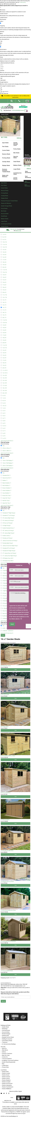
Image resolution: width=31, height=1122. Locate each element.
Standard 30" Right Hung (9, 550)
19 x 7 (4, 315)
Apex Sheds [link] (5, 143)
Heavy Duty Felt (7, 478)
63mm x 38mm (7, 450)
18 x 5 (4, 262)
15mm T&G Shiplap (8, 463)
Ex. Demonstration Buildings (9, 1044)
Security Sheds (5, 1032)
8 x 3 (4, 400)
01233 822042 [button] (15, 110)
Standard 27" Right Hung (9, 513)
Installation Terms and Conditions (10, 1060)
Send (12, 624)
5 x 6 (4, 428)
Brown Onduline (7, 488)
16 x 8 (4, 332)
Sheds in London (6, 1073)
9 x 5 (4, 239)
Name (11, 569)
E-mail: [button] (18, 985)
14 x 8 (4, 327)
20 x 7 (4, 317)
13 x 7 (4, 300)
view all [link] (19, 138)
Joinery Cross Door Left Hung (10, 540)
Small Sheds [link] (16, 161)
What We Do (26, 103)
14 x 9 (4, 352)
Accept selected (4, 93)
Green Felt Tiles (7, 498)
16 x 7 (4, 307)
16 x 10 (5, 383)
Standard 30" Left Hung (9, 548)
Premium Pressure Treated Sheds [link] (6, 170)
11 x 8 (5, 320)
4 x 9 (4, 423)
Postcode (12, 581)
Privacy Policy (5, 1067)
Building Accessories (7, 1038)
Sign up (3, 1001)
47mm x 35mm (7, 448)
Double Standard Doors (9, 528)
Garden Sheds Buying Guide (8, 1062)
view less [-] (10, 440)
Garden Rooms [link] (15, 178)
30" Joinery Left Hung (8, 530)
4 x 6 (4, 415)
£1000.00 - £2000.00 (8, 630)
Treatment (4, 1042)
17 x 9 (4, 360)
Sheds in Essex (5, 1075)
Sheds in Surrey (6, 1078)
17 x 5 (4, 259)
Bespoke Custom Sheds (8, 1037)
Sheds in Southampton (7, 1087)
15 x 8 (4, 330)
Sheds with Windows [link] (5, 176)
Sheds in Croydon (6, 1081)
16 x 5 (4, 257)
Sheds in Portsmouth (7, 1083)
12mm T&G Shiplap (8, 460)
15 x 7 (4, 305)
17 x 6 (4, 284)
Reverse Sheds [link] (6, 154)
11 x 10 (5, 370)
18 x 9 (4, 362)
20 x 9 (4, 367)
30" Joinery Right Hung (8, 533)
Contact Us (22, 107)
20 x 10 (5, 393)
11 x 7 (5, 295)
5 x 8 (4, 433)
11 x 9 (5, 345)
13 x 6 (4, 274)
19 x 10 (5, 390)
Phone (11, 587)
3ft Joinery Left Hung (8, 520)
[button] (19, 101)
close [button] (3, 635)
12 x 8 (5, 322)
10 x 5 (5, 242)
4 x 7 (4, 418)
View (16, 669)
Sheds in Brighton (6, 1080)
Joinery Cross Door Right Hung (10, 545)
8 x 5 (4, 237)
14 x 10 (5, 378)
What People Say (26, 105)
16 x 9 (4, 357)
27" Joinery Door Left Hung (9, 553)
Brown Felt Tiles (7, 495)
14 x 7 (4, 302)
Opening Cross (6, 575)
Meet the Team (6, 1055)
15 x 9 (4, 355)
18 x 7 (4, 312)
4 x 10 (4, 425)
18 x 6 (4, 287)
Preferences (8, 3)
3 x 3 (4, 410)
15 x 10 (5, 380)
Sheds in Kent (5, 1071)
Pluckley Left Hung (7, 538)
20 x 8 (4, 342)
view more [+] (4, 440)
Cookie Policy (5, 1065)
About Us (4, 1048)
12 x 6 (5, 272)
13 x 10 (5, 375)
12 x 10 (5, 373)
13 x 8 (4, 325)
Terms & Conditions (7, 1058)
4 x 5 (4, 413)
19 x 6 (4, 289)
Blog (3, 1063)
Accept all (2, 3)
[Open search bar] (11, 101)
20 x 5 (4, 267)
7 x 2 (4, 408)
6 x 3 (4, 395)
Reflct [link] (18, 1091)
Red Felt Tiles (6, 500)
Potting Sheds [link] (6, 158)
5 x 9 (4, 435)
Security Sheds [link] (15, 157)
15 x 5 (4, 254)
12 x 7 (5, 297)
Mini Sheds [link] (16, 153)
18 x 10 (5, 388)
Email (11, 575)
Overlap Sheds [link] (6, 161)
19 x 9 (4, 365)
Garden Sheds (4, 114)
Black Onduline (7, 483)
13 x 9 (4, 350)
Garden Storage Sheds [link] (15, 144)
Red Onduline (6, 485)
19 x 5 (4, 264)
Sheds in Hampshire (7, 1085)
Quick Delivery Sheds (7, 1040)
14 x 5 (4, 252)
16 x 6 (4, 282)
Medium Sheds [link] (17, 165)
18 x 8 (4, 337)
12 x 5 (5, 247)
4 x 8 (4, 420)
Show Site (16, 107)
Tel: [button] (5, 985)
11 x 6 (5, 269)
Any (3, 445)
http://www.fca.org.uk (20, 1113)
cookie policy (23, 2)
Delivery (27, 107)
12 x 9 (5, 347)
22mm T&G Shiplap (8, 465)
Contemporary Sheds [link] (17, 173)
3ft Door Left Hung (7, 523)
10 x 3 (4, 405)
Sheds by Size (5, 1035)
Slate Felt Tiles (7, 503)
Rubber (5, 480)
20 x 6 (4, 292)
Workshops (5, 1028)
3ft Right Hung (6, 525)
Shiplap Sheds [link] (6, 165)
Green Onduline (7, 490)
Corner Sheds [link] (6, 150)
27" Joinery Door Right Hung (10, 555)
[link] (27, 100)
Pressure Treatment (7, 1053)
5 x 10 (4, 438)
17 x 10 (5, 385)
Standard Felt (7, 475)
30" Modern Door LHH (8, 558)
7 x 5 (4, 234)
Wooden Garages (6, 1033)
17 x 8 (4, 335)
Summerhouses (6, 1030)
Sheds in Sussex (6, 1076)
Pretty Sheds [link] (17, 149)
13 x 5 (4, 249)
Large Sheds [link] (16, 169)
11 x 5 (5, 244)
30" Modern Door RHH (8, 560)
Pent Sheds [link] (5, 146)
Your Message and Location (17, 593)
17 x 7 (4, 310)
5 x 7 (4, 430)
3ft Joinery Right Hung (8, 518)
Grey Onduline (7, 493)
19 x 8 (4, 340)
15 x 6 (4, 279)
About (21, 103)
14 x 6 (4, 277)
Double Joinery (6, 535)
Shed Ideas (15, 103)
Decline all (13, 3)
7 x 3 (4, 398)
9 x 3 (4, 403)
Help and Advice (17, 105)
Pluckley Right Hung (8, 543)
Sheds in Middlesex (6, 1088)
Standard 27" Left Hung (9, 515)
